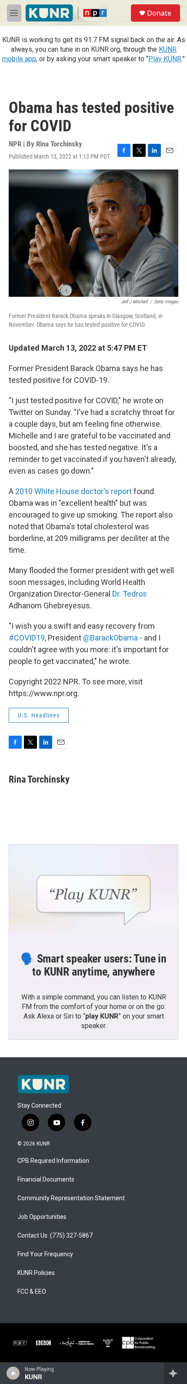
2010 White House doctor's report (73, 491)
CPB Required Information (53, 1161)
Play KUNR (164, 59)
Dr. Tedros (129, 593)
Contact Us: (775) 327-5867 (55, 1235)
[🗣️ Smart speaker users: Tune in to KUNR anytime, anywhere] (93, 892)
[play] (13, 1373)
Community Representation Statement (71, 1198)
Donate (159, 13)
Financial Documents (45, 1179)
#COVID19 (27, 637)
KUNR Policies (36, 1273)
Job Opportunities (42, 1217)
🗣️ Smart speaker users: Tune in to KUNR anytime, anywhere (93, 965)
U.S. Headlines (39, 715)
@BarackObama (110, 637)
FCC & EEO (31, 1291)
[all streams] (175, 1373)
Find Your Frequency (45, 1254)
